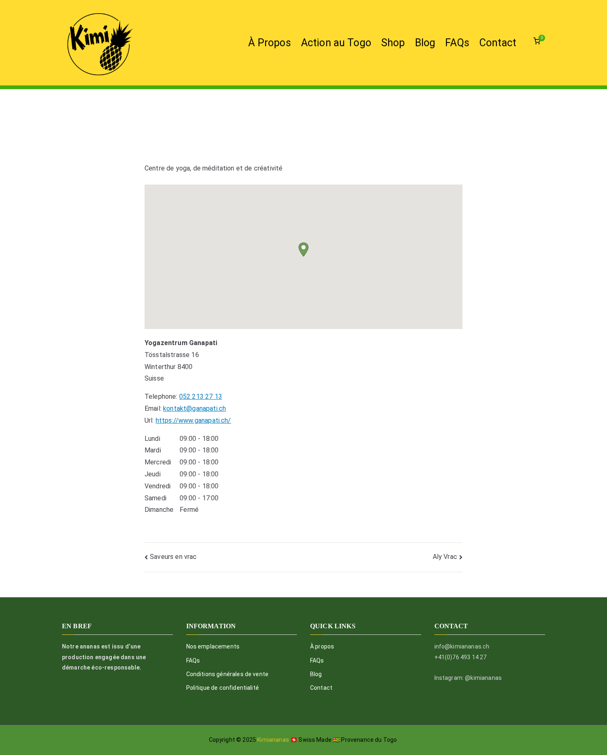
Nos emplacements (213, 646)
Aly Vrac (445, 557)
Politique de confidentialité (222, 687)
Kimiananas (273, 739)
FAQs (457, 43)
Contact (497, 43)
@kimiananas (483, 678)
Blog (425, 43)
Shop (393, 43)
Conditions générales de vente (227, 674)
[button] (303, 249)
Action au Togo (336, 43)
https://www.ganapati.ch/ (193, 420)
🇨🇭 (293, 739)
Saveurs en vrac (173, 557)
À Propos (269, 43)
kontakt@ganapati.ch (194, 408)
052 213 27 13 (200, 396)
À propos (322, 646)
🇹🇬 (336, 739)
